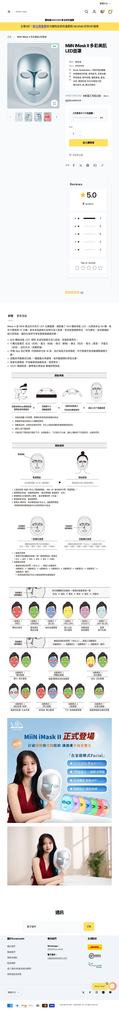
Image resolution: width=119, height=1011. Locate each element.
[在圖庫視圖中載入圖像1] (19, 117)
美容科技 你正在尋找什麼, (90, 81)
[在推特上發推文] (80, 165)
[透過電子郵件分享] (95, 165)
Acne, (76, 70)
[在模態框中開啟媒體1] (33, 76)
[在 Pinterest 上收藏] (87, 165)
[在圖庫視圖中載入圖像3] (38, 117)
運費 (67, 100)
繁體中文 (104, 3)
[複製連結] (102, 165)
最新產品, (95, 77)
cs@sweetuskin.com (57, 958)
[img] (72, 292)
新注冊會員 (39, 26)
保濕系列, (92, 73)
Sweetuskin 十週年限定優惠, (92, 70)
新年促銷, (86, 77)
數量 (71, 127)
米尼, (75, 81)
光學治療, (102, 73)
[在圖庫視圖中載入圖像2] (28, 117)
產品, (103, 77)
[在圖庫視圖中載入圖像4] (47, 117)
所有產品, (77, 77)
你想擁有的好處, (80, 73)
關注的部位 (90, 84)
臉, (83, 84)
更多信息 (22, 315)
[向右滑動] (56, 117)
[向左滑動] (10, 117)
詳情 (10, 315)
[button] (9, 11)
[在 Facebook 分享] (73, 165)
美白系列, (77, 84)
